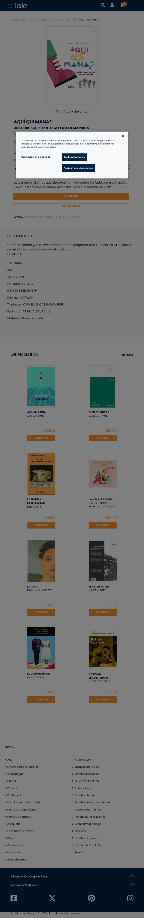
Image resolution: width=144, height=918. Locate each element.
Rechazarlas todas (74, 157)
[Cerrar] (123, 136)
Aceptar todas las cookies (78, 168)
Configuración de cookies (35, 157)
